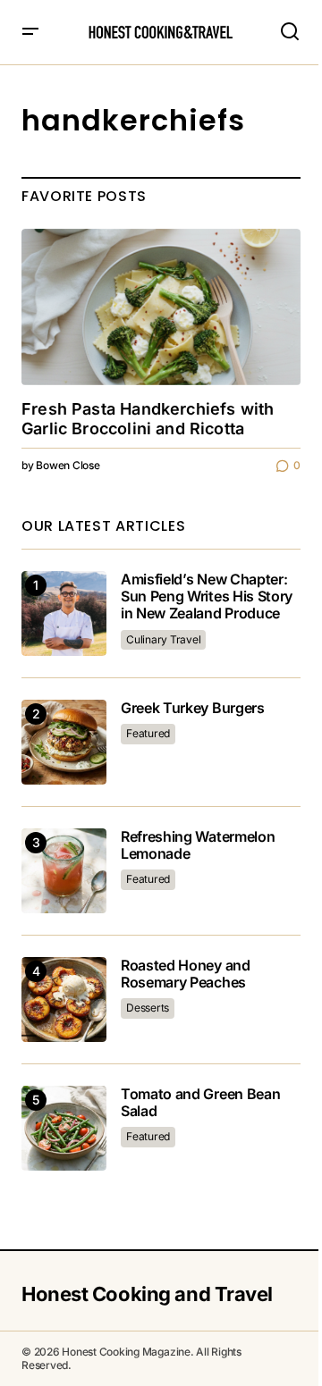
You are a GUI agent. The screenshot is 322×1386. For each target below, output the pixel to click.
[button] (30, 32)
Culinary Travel (163, 639)
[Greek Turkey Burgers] (63, 742)
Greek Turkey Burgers (193, 708)
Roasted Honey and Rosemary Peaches (185, 974)
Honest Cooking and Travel (147, 1294)
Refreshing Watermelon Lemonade (198, 845)
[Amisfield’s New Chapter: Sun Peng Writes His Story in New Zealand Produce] (63, 613)
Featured (148, 733)
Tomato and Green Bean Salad (200, 1103)
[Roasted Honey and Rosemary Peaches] (63, 999)
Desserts (147, 1007)
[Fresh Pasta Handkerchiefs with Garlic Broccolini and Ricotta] (161, 307)
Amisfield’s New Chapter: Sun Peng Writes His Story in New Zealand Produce (206, 596)
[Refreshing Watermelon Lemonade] (63, 870)
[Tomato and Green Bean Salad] (63, 1128)
